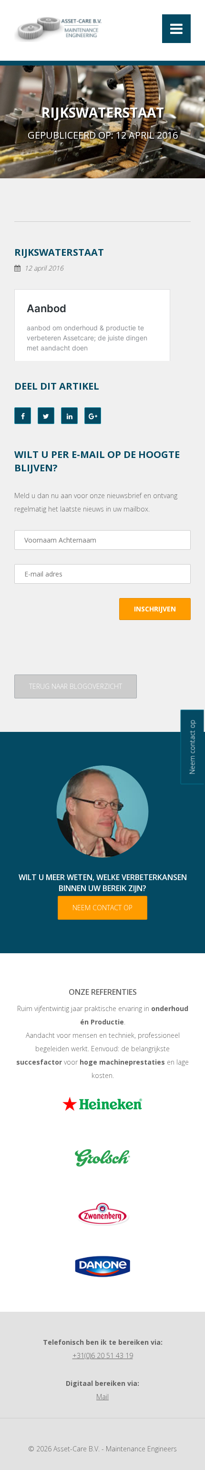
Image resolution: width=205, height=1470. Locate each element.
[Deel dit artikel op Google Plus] (92, 415)
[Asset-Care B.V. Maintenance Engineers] (59, 28)
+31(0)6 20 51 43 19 (102, 1355)
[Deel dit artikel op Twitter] (46, 415)
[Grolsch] (102, 1161)
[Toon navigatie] (176, 28)
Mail (102, 1396)
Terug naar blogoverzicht (75, 686)
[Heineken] (102, 1109)
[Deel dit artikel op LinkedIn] (69, 415)
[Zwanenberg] (102, 1214)
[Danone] (102, 1266)
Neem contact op (102, 907)
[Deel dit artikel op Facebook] (22, 415)
